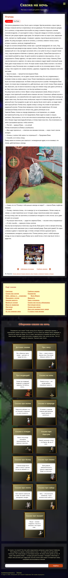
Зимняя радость (12, 300)
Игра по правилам (12, 305)
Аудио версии (17, 274)
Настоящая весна (34, 305)
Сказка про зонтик (12, 294)
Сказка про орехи (34, 307)
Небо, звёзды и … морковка (16, 296)
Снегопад (9, 291)
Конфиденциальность (8, 572)
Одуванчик (32, 294)
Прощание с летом (12, 298)
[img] (64, 3)
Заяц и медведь (33, 300)
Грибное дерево (42, 269)
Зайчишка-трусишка (27, 269)
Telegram (19, 572)
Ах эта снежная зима (13, 311)
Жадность (31, 298)
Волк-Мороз (35, 296)
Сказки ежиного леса (27, 274)
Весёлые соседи (12, 302)
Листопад (9, 307)
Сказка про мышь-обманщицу (39, 302)
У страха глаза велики (36, 311)
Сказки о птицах (49, 274)
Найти (56, 566)
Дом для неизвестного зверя (38, 309)
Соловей (9, 309)
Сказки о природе (39, 274)
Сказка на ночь (34, 5)
